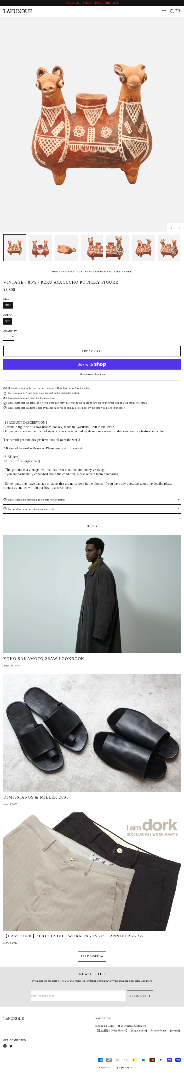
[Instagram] (5, 1046)
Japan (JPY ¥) (122, 1067)
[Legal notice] (139, 1030)
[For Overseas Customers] (132, 1025)
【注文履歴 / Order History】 (112, 1030)
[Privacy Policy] (158, 1030)
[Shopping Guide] (105, 1025)
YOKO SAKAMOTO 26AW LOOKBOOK (43, 658)
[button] (172, 11)
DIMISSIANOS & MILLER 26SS (36, 797)
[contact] (175, 1030)
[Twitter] (11, 1046)
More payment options (92, 373)
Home (56, 271)
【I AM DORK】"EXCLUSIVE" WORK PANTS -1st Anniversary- (73, 936)
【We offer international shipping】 (92, 2)
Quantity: (10, 331)
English (103, 1067)
